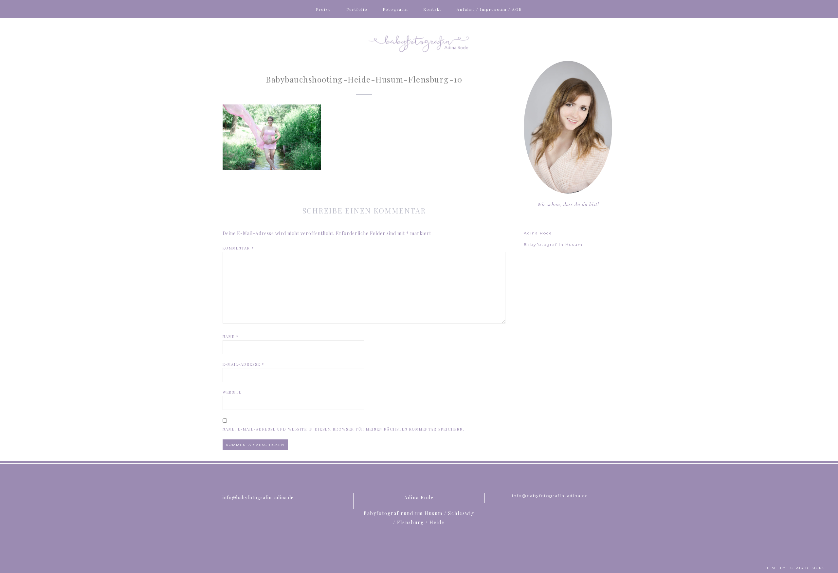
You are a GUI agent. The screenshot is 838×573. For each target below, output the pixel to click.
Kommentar (238, 248)
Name (231, 336)
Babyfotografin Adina (419, 43)
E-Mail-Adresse (243, 364)
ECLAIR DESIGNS (806, 568)
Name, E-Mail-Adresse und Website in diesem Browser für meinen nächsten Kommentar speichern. (344, 429)
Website (232, 392)
